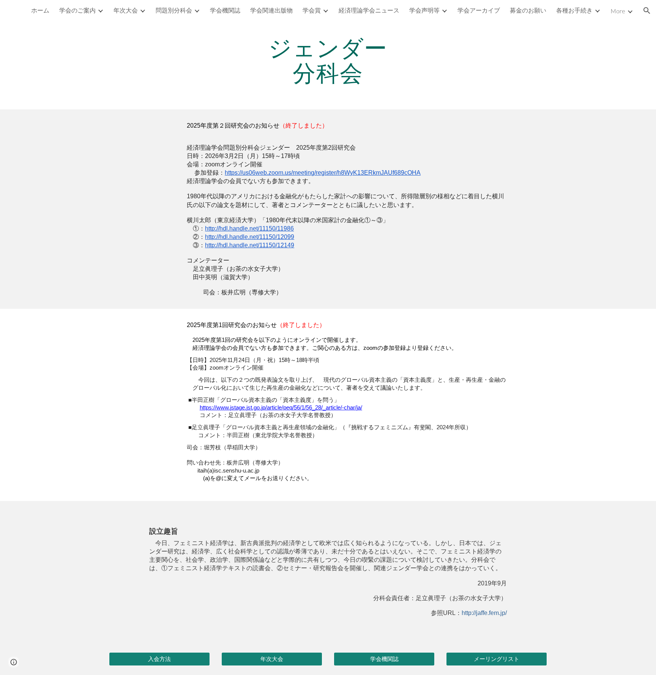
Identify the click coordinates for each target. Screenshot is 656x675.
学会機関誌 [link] (225, 10)
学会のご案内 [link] (77, 10)
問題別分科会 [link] (174, 10)
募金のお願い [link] (528, 10)
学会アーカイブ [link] (478, 10)
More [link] (617, 10)
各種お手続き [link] (574, 10)
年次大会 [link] (126, 10)
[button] (647, 11)
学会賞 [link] (312, 10)
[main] (328, 60)
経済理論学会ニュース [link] (369, 10)
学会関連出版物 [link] (271, 10)
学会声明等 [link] (424, 10)
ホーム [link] (40, 10)
